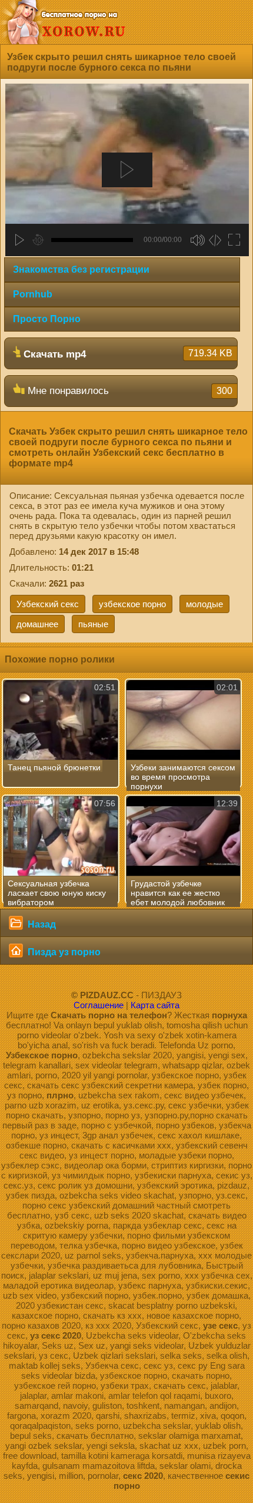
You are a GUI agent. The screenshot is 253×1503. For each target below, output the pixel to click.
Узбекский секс (47, 604)
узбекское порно (132, 604)
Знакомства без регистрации (81, 269)
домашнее (37, 624)
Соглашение (99, 1005)
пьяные (93, 624)
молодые (204, 604)
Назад (40, 924)
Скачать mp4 (126, 354)
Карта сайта (155, 1005)
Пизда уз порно (63, 952)
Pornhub (32, 294)
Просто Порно (47, 319)
